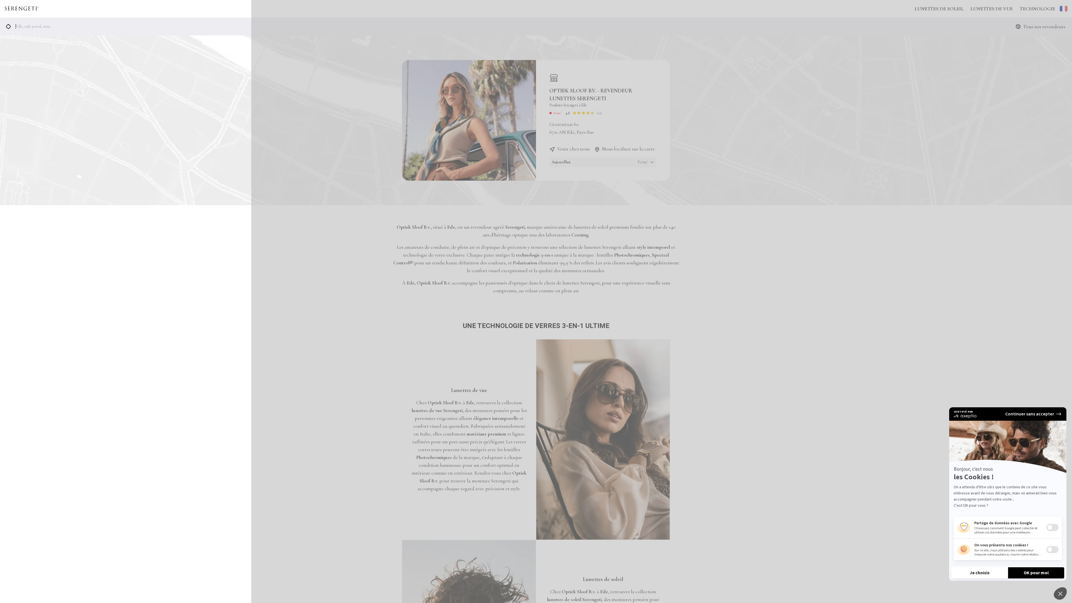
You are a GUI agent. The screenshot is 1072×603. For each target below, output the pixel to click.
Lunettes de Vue (991, 9)
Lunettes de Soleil (939, 9)
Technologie (1037, 9)
